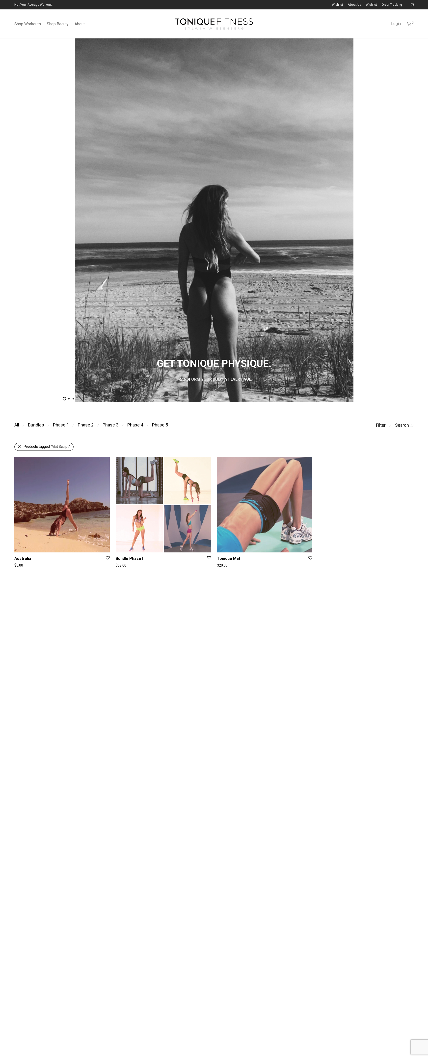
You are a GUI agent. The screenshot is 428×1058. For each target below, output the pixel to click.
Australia (22, 558)
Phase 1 (61, 424)
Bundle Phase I (129, 558)
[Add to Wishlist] (107, 558)
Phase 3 (110, 424)
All (16, 424)
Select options (23, 565)
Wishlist (337, 4)
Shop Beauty (58, 24)
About (80, 24)
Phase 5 (160, 424)
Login (396, 23)
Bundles (36, 424)
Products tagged (47, 447)
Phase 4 (135, 424)
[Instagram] (412, 4)
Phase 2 (86, 424)
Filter (381, 425)
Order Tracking (392, 4)
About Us (354, 4)
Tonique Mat (228, 558)
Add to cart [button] (122, 565)
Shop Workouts (27, 24)
